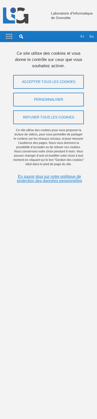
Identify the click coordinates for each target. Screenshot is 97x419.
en (92, 36)
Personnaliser (48, 99)
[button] (21, 36)
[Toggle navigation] (9, 36)
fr (82, 36)
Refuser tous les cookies (48, 117)
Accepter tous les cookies (48, 82)
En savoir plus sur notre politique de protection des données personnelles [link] (49, 178)
